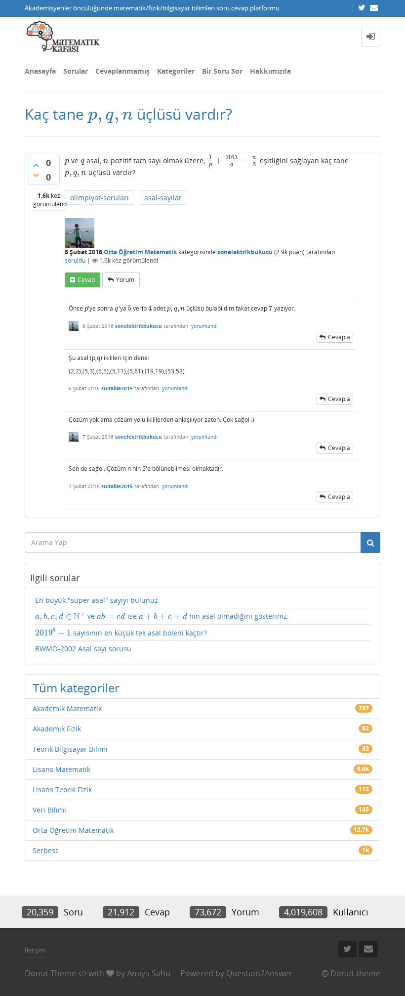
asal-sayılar (163, 197)
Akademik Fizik (57, 728)
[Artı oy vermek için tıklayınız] (36, 165)
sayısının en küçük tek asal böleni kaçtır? (121, 633)
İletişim (35, 950)
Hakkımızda (270, 71)
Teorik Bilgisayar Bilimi (70, 749)
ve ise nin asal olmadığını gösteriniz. (162, 616)
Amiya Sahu (148, 973)
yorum (125, 279)
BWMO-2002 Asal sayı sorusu (83, 648)
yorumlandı (204, 325)
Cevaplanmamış (122, 71)
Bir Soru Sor (222, 71)
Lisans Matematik (61, 769)
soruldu (75, 260)
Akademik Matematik (67, 708)
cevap (86, 279)
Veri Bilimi (49, 810)
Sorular (75, 71)
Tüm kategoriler (76, 687)
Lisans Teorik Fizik (62, 789)
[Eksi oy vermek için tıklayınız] (36, 175)
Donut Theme (50, 973)
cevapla (339, 337)
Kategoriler (176, 71)
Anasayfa (40, 71)
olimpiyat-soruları (99, 197)
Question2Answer (259, 973)
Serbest (45, 850)
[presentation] (110, 114)
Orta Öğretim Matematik (140, 252)
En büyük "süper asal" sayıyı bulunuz (96, 600)
